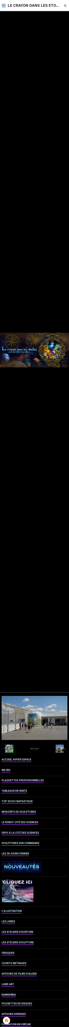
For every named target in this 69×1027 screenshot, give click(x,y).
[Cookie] (6, 1020)
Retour (34, 748)
